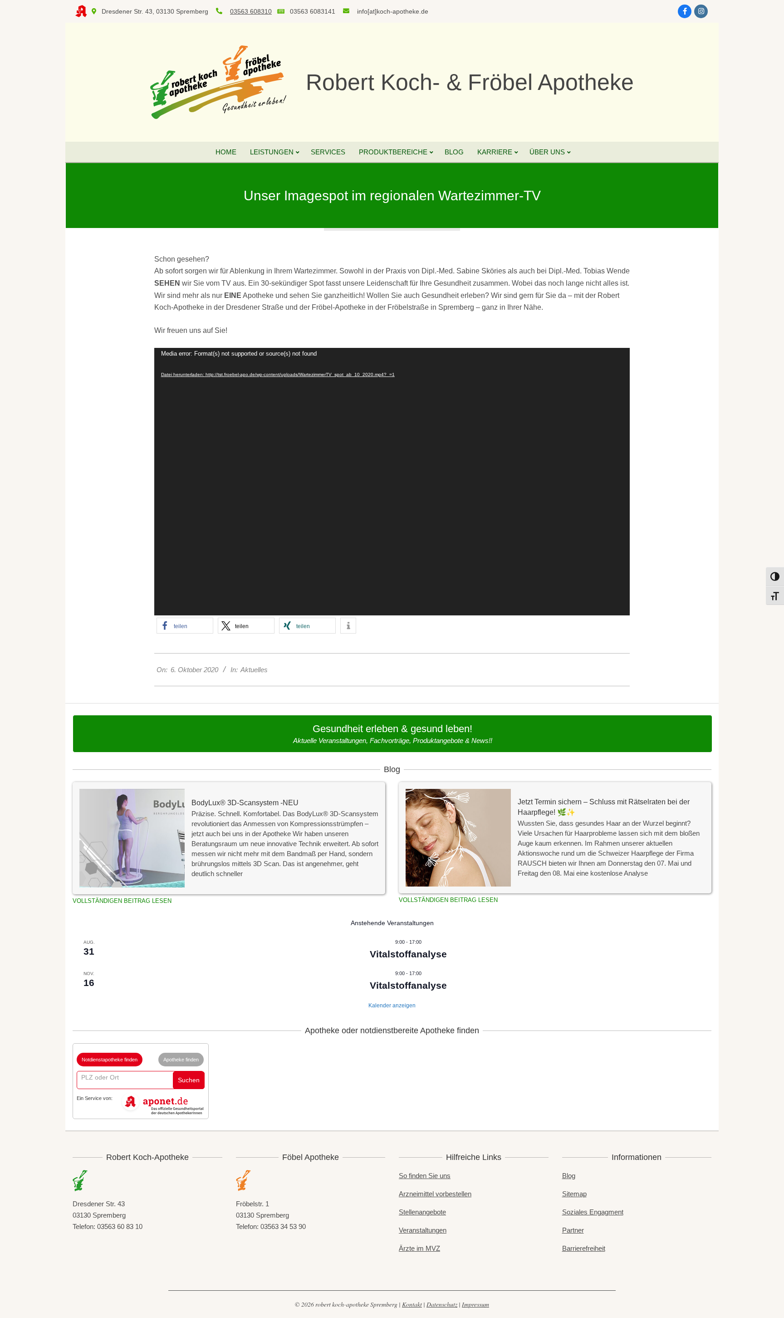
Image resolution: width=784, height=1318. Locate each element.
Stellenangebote (422, 1212)
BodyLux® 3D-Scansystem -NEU (245, 802)
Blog (568, 1175)
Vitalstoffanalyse (408, 954)
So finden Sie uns (425, 1175)
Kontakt (412, 1304)
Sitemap (574, 1194)
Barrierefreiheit (583, 1248)
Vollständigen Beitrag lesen (122, 900)
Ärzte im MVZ (419, 1248)
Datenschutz (441, 1304)
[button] (185, 626)
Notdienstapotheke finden (109, 1059)
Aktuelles (254, 670)
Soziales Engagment (592, 1212)
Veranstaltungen (422, 1230)
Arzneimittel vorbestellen (435, 1194)
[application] (392, 482)
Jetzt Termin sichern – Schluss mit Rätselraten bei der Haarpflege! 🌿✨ (604, 807)
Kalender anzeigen (392, 1005)
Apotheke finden (181, 1059)
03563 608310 (251, 11)
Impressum (475, 1304)
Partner (573, 1230)
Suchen (189, 1080)
